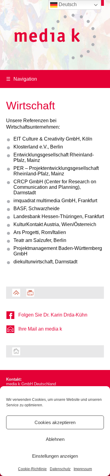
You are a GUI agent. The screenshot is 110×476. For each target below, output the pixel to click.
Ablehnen (55, 439)
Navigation (21, 79)
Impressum (83, 469)
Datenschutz (60, 469)
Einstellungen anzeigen (55, 456)
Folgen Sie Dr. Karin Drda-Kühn (52, 314)
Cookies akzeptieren (55, 422)
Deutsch (67, 4)
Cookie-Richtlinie (32, 469)
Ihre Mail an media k (40, 328)
